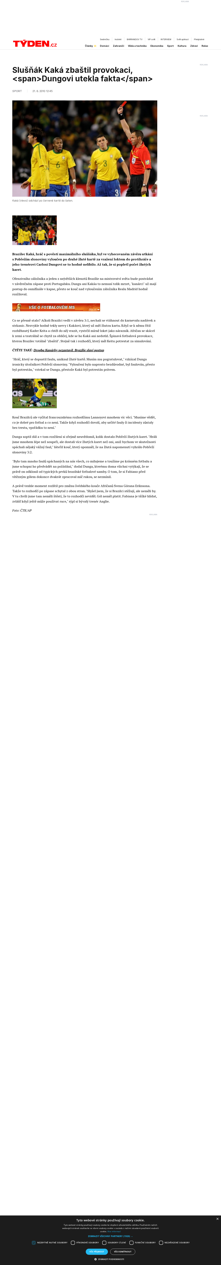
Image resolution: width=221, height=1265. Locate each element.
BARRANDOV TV (134, 39)
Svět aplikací (183, 39)
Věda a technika (137, 45)
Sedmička (104, 39)
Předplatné (199, 39)
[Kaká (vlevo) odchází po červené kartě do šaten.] (34, 230)
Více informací (114, 1231)
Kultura (182, 45)
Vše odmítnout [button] (122, 1251)
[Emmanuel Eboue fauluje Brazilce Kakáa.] (34, 393)
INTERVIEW (166, 39)
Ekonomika (156, 45)
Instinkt (118, 39)
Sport (170, 45)
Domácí (104, 45)
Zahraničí (118, 45)
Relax (205, 45)
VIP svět (151, 39)
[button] (110, 1236)
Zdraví (194, 45)
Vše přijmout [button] (96, 1251)
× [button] (217, 1219)
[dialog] (110, 1240)
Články (89, 45)
